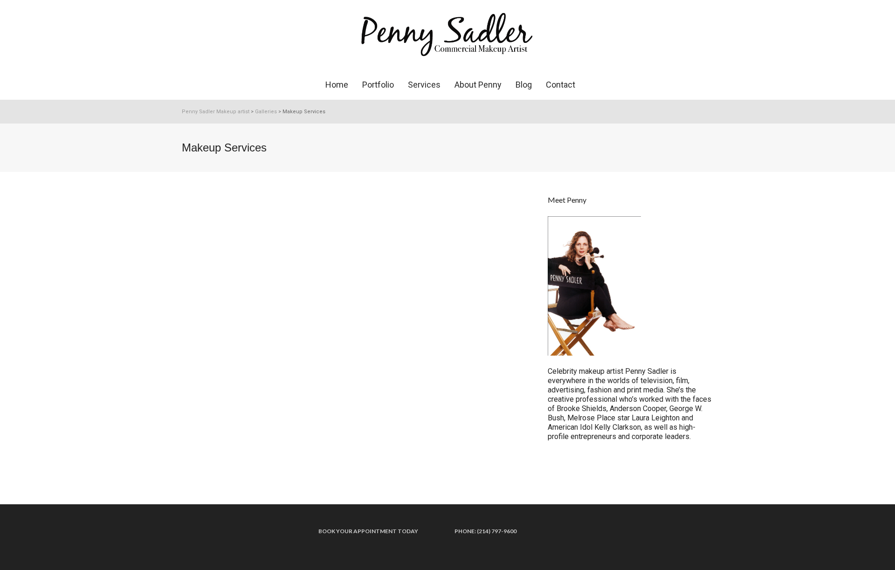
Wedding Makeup (225, 212)
